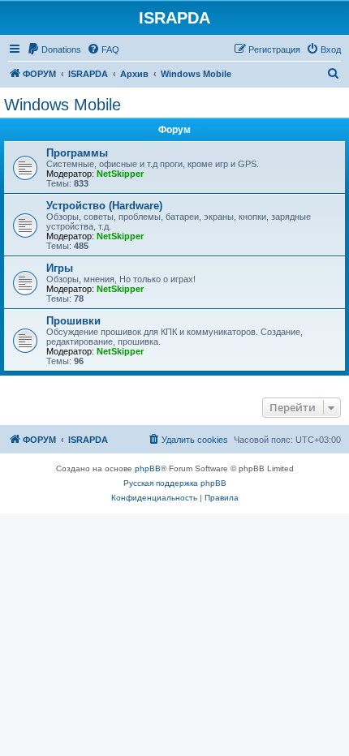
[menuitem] (54, 49)
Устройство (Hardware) (104, 206)
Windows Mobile (62, 105)
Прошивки (73, 321)
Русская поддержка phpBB (174, 483)
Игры (59, 268)
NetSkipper (120, 173)
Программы (77, 153)
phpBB (148, 468)
